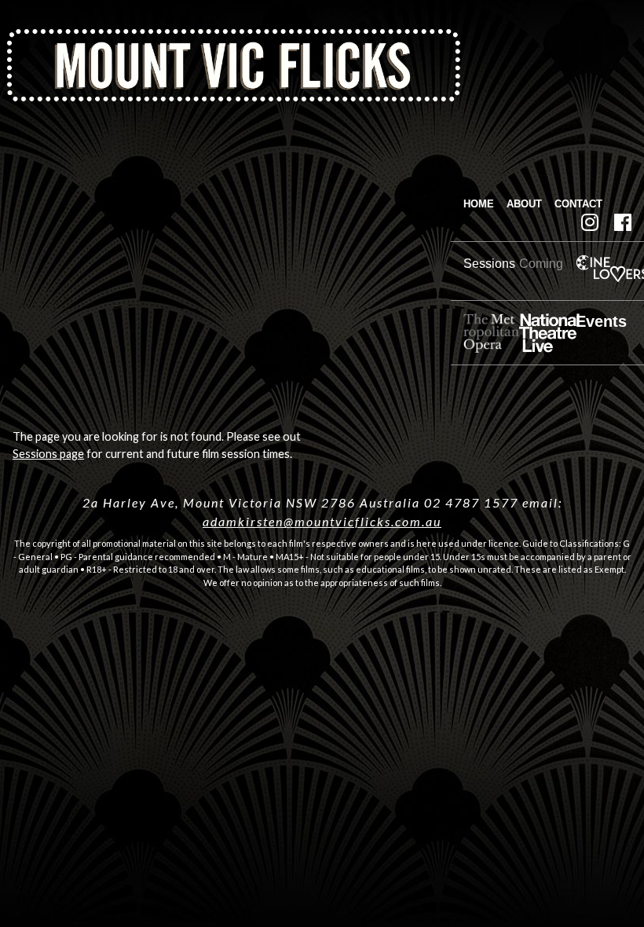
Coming (541, 263)
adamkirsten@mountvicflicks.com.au (322, 521)
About (524, 204)
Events (601, 321)
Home (478, 204)
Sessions (489, 263)
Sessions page (48, 453)
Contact (578, 204)
